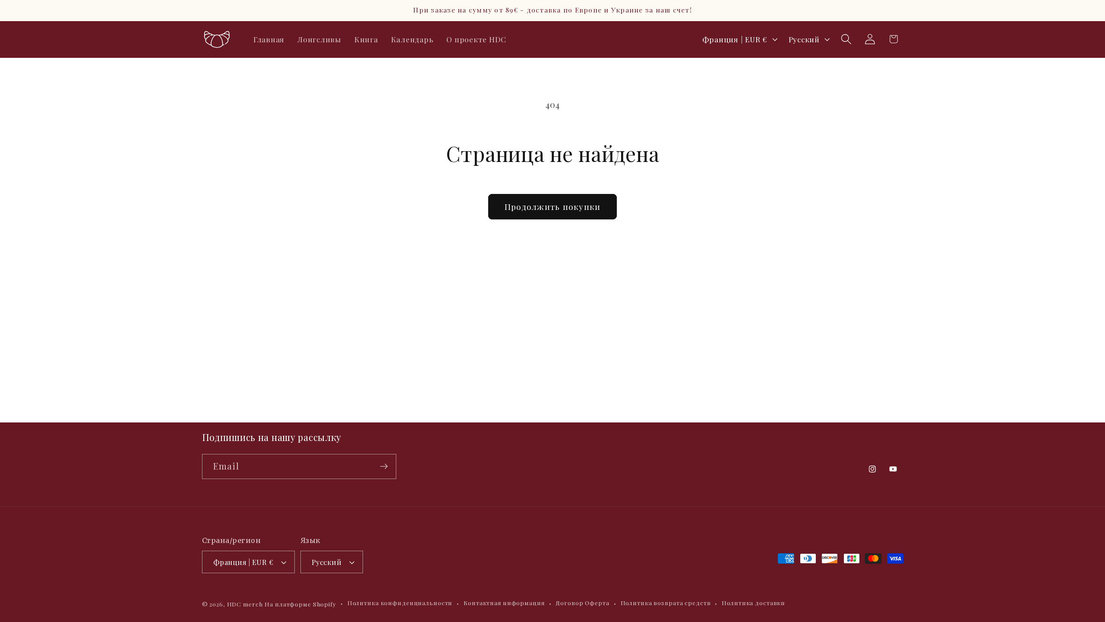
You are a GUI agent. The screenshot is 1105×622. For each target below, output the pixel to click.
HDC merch (245, 604)
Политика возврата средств (666, 602)
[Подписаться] (384, 466)
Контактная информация (504, 602)
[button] (846, 39)
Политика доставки (753, 602)
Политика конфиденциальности (400, 602)
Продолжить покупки (553, 206)
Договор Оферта (582, 602)
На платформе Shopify (300, 604)
